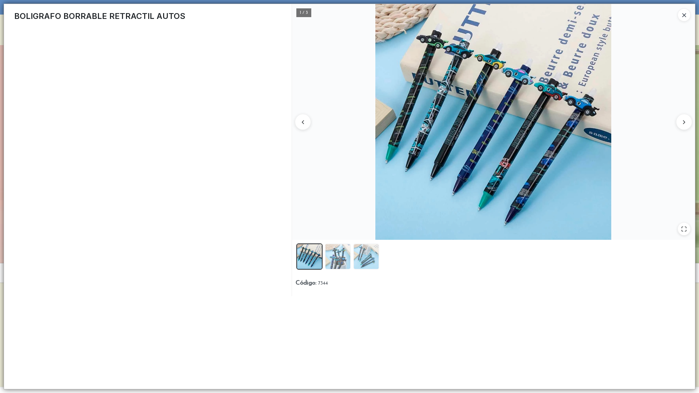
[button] (309, 256)
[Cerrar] (684, 14)
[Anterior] (303, 122)
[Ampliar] (684, 228)
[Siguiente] (684, 122)
